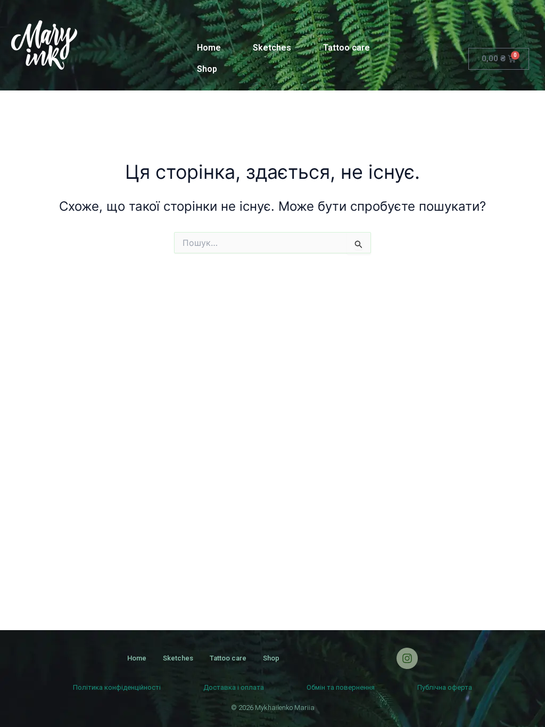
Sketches (272, 48)
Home (209, 48)
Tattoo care (346, 48)
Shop (207, 69)
